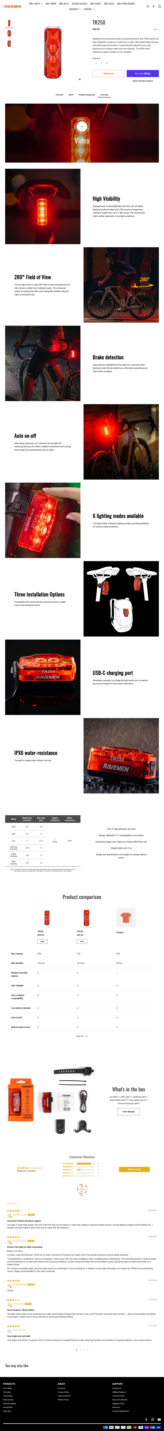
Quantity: (97, 58)
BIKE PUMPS (95, 3)
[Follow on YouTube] (159, 1419)
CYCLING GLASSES (79, 3)
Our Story (61, 1388)
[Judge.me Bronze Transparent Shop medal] (82, 1189)
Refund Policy (63, 1400)
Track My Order (118, 1396)
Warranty (116, 1407)
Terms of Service (64, 1396)
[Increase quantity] (107, 63)
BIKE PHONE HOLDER (126, 3)
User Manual (129, 1111)
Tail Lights (7, 1392)
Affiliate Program (119, 1392)
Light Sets (7, 1411)
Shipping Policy (118, 1404)
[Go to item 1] (9, 23)
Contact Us (116, 1388)
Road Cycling (8, 1400)
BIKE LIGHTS (34, 3)
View (42, 941)
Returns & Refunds (119, 1400)
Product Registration (120, 1411)
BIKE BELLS (64, 3)
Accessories (8, 1407)
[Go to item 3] (9, 43)
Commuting (7, 1396)
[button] (68, 1164)
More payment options (143, 81)
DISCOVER (73, 9)
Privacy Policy (63, 1392)
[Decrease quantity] (96, 63)
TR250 (40, 931)
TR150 (80, 931)
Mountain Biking (9, 1404)
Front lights (7, 1388)
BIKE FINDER (51, 3)
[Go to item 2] (9, 33)
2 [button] (80, 1350)
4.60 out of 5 (36, 1168)
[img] (13, 1211)
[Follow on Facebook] (146, 1419)
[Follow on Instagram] (152, 1419)
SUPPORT (88, 9)
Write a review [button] (134, 1169)
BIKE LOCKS (109, 3)
